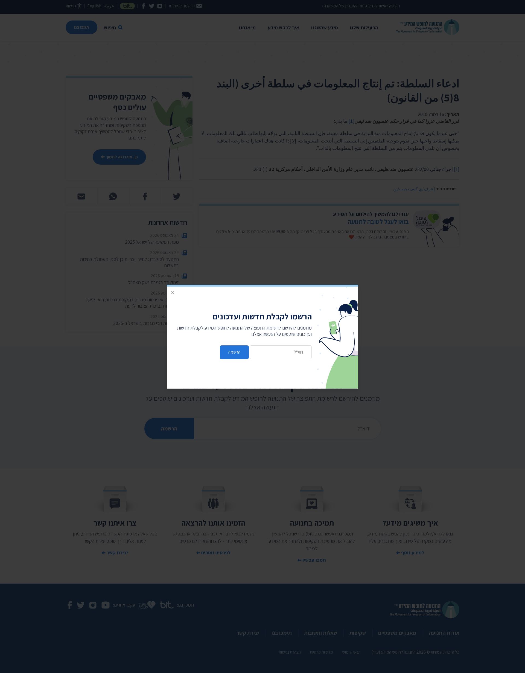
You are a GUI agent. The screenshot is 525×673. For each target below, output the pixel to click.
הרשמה (234, 352)
